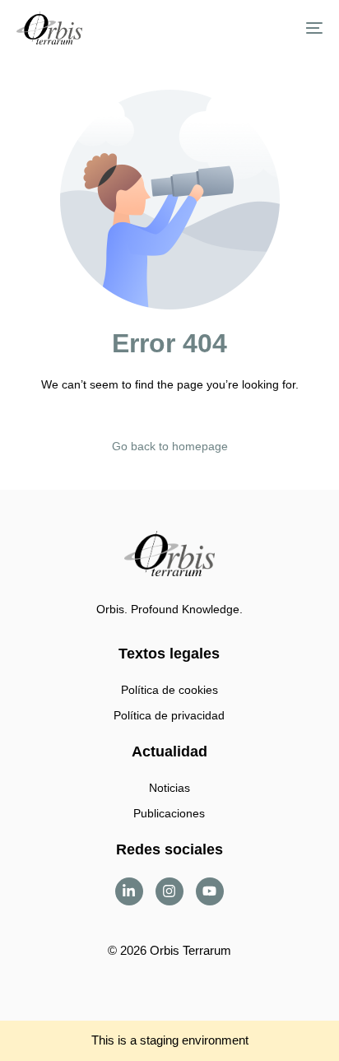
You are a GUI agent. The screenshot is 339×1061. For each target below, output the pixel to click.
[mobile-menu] (306, 28)
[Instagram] (169, 891)
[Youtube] (210, 891)
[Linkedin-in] (129, 891)
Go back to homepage (170, 446)
